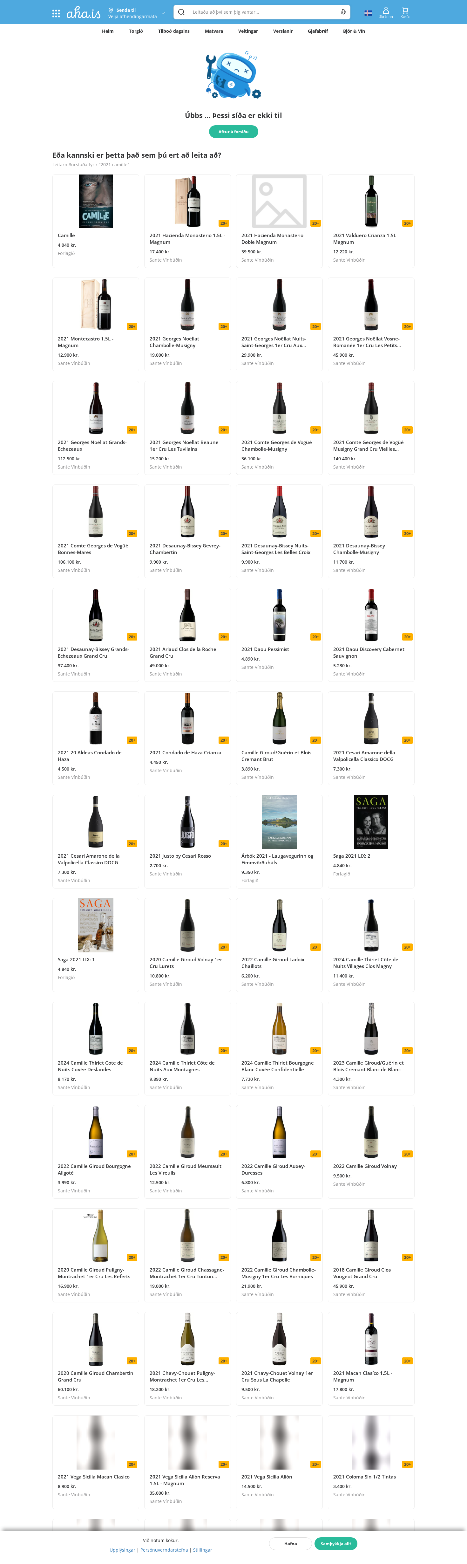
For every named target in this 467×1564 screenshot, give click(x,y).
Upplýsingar (122, 1550)
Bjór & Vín (354, 31)
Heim (108, 31)
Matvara (214, 31)
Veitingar (248, 31)
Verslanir (283, 31)
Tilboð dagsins (174, 31)
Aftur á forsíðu (234, 131)
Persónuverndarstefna (164, 1550)
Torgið (136, 31)
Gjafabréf (318, 31)
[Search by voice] (343, 12)
